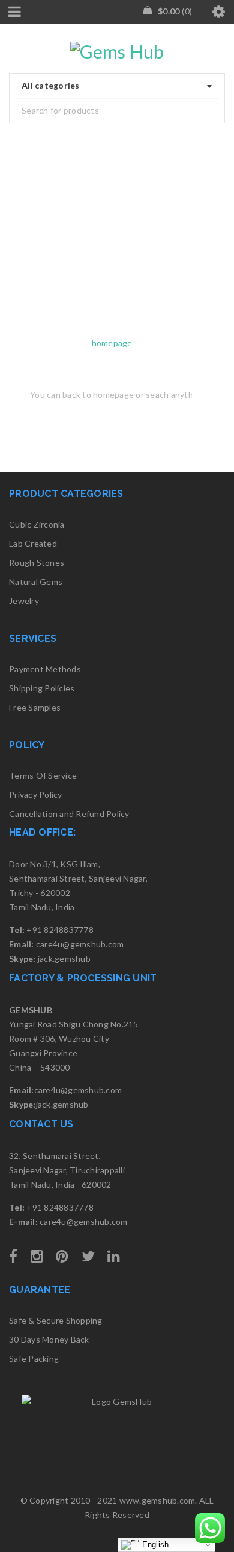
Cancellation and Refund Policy (69, 814)
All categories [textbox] (51, 85)
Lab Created (33, 543)
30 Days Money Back (49, 1339)
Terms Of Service (43, 775)
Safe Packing (34, 1358)
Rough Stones (36, 562)
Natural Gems (35, 582)
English (154, 1544)
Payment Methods (45, 669)
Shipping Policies (41, 688)
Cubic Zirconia (37, 524)
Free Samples (35, 707)
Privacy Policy (35, 794)
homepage (112, 343)
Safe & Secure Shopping (56, 1320)
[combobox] (117, 86)
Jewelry (24, 601)
